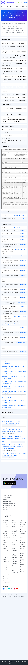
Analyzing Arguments (14, 531)
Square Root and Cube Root (23, 530)
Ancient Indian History (22, 554)
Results (5, 499)
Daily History (6, 507)
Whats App (16, 215)
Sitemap (22, 596)
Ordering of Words (14, 520)
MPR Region (13, 323)
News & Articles (7, 515)
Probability (23, 546)
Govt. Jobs (3, 661)
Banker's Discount (22, 549)
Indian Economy (5, 549)
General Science (5, 532)
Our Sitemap (6, 582)
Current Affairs (7, 501)
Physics (5, 542)
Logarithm (23, 537)
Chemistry (5, 552)
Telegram (23, 215)
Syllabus (5, 513)
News (4, 511)
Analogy (13, 542)
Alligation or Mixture (23, 534)
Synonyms (6, 565)
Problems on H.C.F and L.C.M (23, 521)
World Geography (6, 545)
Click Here (23, 230)
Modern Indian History (22, 564)
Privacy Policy (6, 578)
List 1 (16, 280)
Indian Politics (5, 540)
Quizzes (16, 6)
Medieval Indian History (22, 559)
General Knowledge (6, 520)
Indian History (5, 529)
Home (2, 6)
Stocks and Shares (23, 543)
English (22, 571)
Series (13, 548)
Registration (17, 227)
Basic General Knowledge (6, 524)
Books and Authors (6, 562)
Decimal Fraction (22, 525)
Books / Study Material (9, 505)
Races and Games (23, 540)
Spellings (5, 569)
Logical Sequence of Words (14, 535)
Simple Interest (13, 554)
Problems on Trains (14, 551)
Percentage (14, 561)
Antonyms (5, 567)
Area (12, 567)
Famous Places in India (5, 558)
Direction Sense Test (14, 545)
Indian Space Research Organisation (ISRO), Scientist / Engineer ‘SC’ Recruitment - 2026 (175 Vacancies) (12, 429)
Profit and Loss (14, 558)
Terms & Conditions (8, 580)
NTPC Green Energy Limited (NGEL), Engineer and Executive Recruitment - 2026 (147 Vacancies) (12, 446)
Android (24, 218)
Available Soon (22, 302)
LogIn (24, 227)
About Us (5, 576)
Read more (11, 34)
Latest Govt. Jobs (7, 495)
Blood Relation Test (14, 540)
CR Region (5, 323)
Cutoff (24, 316)
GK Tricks (9, 6)
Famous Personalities (6, 536)
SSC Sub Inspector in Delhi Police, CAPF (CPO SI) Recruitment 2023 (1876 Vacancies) (14, 15)
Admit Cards (6, 497)
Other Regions (12, 324)
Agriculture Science (23, 569)
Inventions (5, 554)
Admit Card (23, 249)
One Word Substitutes (14, 527)
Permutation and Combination (14, 570)
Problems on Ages (14, 564)
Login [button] (25, 2)
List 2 (20, 280)
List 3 (24, 280)
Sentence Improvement (15, 523)
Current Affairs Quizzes (9, 503)
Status (17, 249)
